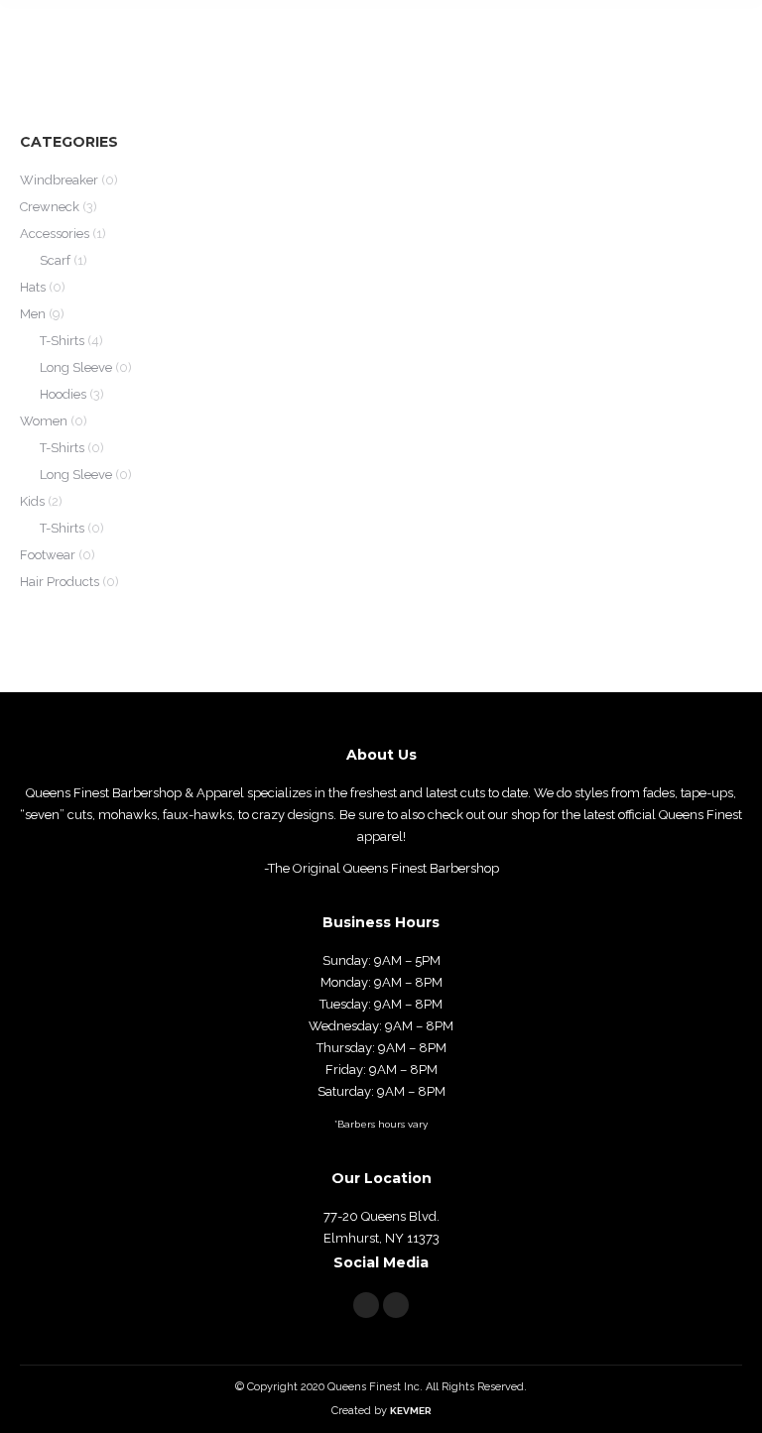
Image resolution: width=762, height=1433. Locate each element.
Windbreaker (59, 180)
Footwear (47, 554)
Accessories (54, 233)
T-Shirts (62, 340)
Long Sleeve (76, 367)
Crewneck (49, 206)
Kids (32, 501)
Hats (33, 287)
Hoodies (63, 394)
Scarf (55, 260)
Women (43, 421)
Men (33, 313)
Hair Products (59, 581)
